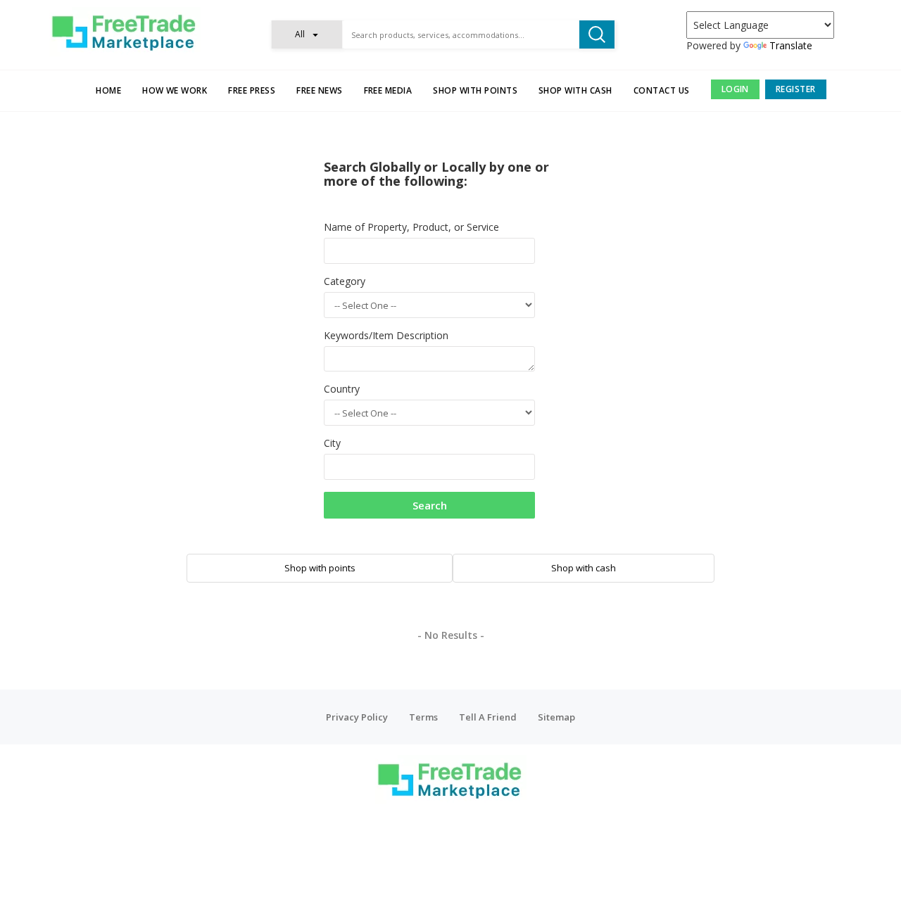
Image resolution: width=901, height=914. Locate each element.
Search (429, 505)
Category (344, 281)
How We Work (174, 90)
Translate (790, 45)
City (332, 443)
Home (108, 90)
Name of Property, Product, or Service (411, 227)
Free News (319, 90)
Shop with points (475, 90)
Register (796, 89)
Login (735, 89)
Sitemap (556, 717)
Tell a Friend (488, 717)
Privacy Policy (357, 717)
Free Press (251, 90)
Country (342, 388)
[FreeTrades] (125, 31)
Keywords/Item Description (386, 335)
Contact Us (662, 90)
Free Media (388, 90)
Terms (423, 717)
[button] (307, 34)
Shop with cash (575, 90)
